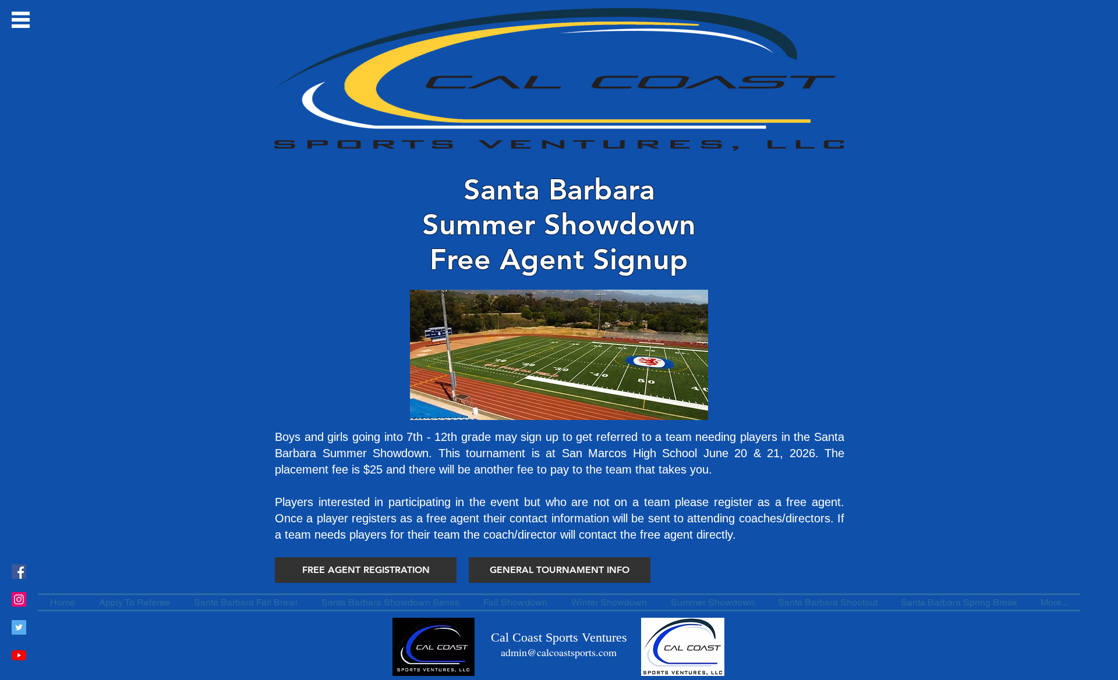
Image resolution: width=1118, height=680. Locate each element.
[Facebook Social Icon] (19, 571)
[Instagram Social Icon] (19, 599)
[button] (21, 20)
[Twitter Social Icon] (19, 627)
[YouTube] (19, 655)
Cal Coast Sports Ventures (559, 637)
